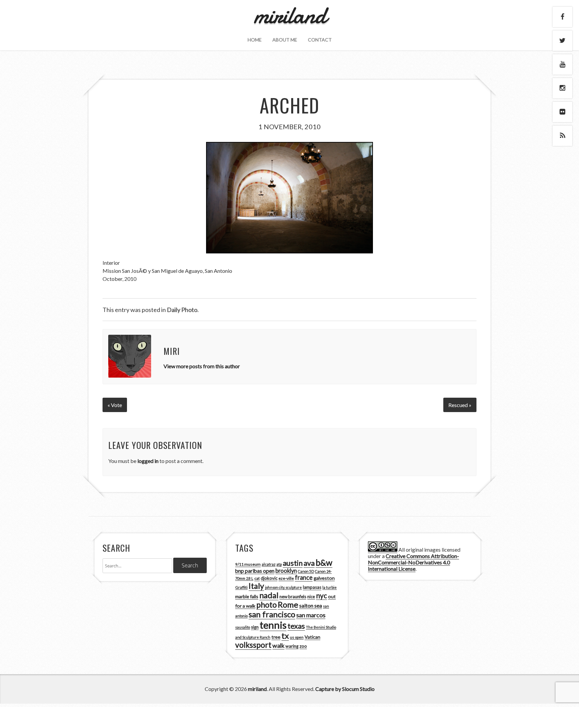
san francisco (272, 614)
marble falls (246, 596)
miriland (257, 689)
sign (255, 627)
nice (311, 596)
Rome (288, 604)
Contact (320, 40)
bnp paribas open (254, 571)
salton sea (310, 606)
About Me (284, 40)
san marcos (310, 615)
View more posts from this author (202, 366)
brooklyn (286, 570)
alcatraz (268, 564)
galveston (324, 578)
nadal (268, 595)
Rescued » (459, 405)
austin (293, 563)
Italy (256, 586)
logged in (147, 461)
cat (257, 578)
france (304, 577)
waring (292, 646)
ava (309, 563)
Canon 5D (306, 571)
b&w (324, 562)
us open (297, 637)
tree (275, 637)
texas (296, 626)
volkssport (253, 644)
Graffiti (241, 587)
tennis (273, 625)
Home (255, 40)
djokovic (269, 578)
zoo (303, 646)
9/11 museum (248, 564)
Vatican (312, 637)
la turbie (329, 587)
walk (278, 645)
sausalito (242, 627)
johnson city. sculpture (283, 587)
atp (279, 564)
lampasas (312, 587)
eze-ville (286, 578)
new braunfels (292, 596)
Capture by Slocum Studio (345, 689)
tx (285, 635)
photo (266, 604)
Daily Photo (182, 309)
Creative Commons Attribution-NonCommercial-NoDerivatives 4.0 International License (413, 562)
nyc (321, 596)
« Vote (115, 405)
